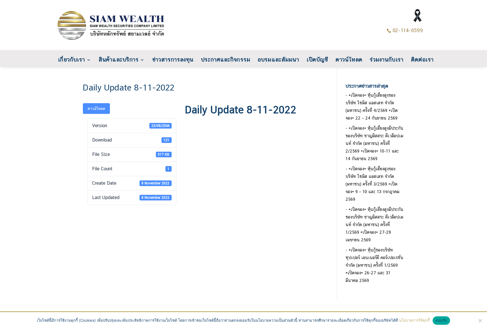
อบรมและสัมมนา (278, 60)
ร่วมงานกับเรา (379, 60)
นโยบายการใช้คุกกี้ (414, 320)
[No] (480, 320)
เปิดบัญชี (315, 60)
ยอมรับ (441, 320)
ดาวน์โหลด (344, 60)
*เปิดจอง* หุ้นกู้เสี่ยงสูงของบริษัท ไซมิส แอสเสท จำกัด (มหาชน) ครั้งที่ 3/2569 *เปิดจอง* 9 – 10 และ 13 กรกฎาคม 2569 (372, 184)
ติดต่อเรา (412, 60)
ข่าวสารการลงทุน (177, 60)
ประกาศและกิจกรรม (228, 60)
